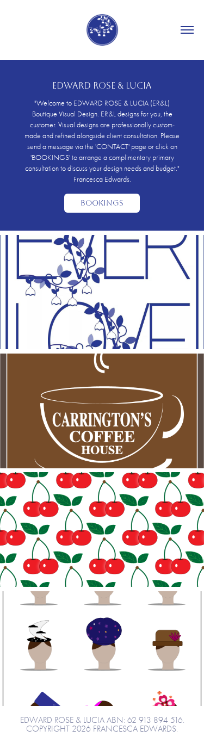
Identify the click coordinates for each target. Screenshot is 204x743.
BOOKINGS (102, 203)
